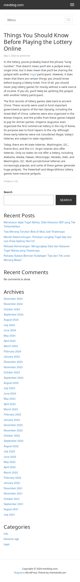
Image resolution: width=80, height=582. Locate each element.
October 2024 (12, 309)
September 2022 (13, 441)
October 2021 (12, 499)
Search (8, 192)
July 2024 (9, 325)
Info (16, 181)
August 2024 (11, 319)
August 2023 (11, 383)
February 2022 (12, 477)
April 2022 (10, 467)
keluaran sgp (11, 539)
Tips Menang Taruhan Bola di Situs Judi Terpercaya (34, 231)
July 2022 (9, 451)
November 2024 (13, 304)
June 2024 (10, 330)
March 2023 (11, 409)
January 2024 (12, 356)
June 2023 (10, 393)
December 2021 (13, 488)
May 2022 (9, 462)
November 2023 (13, 367)
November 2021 (13, 493)
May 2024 (9, 335)
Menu (11, 19)
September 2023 (13, 377)
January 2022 (12, 483)
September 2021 (13, 504)
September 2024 (13, 314)
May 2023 (9, 398)
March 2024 (11, 346)
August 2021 (11, 509)
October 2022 (12, 435)
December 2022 (13, 425)
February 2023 (12, 414)
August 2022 (11, 446)
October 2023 (12, 372)
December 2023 (13, 362)
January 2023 (12, 420)
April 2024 (10, 341)
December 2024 (13, 298)
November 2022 (13, 430)
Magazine (19, 572)
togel (33, 74)
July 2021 (9, 514)
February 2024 (12, 351)
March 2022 (11, 472)
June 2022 (10, 456)
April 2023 (10, 404)
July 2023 (9, 388)
